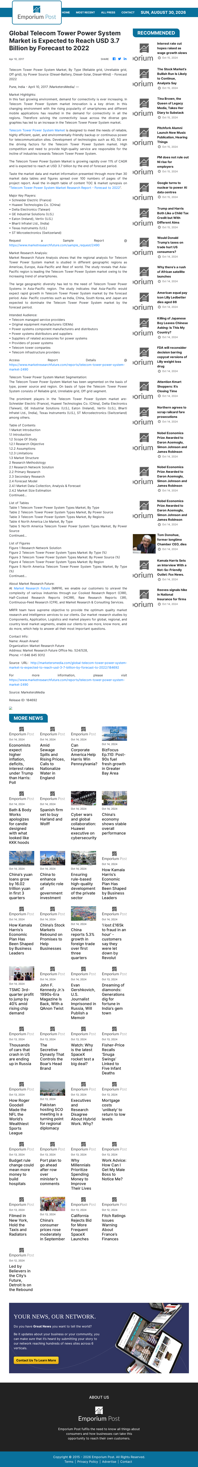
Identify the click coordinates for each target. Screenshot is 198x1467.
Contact (128, 12)
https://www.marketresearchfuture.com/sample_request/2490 (54, 245)
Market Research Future (32, 588)
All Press (108, 12)
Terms (68, 1462)
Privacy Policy (87, 1462)
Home (66, 12)
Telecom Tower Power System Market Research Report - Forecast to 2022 (65, 188)
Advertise (109, 1462)
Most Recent (85, 12)
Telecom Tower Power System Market (37, 130)
